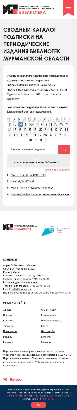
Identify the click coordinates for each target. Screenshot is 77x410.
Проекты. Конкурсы (51, 320)
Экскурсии (8, 326)
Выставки (8, 320)
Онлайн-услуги (49, 309)
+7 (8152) (39, 285)
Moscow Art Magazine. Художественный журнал (40, 194)
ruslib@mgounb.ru (21, 289)
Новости (7, 315)
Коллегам (46, 336)
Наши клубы (48, 331)
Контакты (46, 342)
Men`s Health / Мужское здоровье (32, 188)
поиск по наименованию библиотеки (36, 162)
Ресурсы (7, 336)
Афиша (7, 309)
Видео (44, 326)
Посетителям (10, 331)
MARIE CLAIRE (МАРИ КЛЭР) (28, 175)
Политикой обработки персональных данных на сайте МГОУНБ (37, 395)
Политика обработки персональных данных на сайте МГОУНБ (37, 292)
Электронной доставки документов (29, 111)
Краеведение (48, 315)
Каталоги (8, 342)
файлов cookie (47, 398)
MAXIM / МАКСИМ (22, 181)
